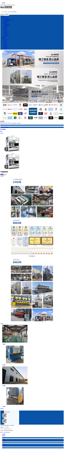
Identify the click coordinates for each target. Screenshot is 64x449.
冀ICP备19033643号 (7, 432)
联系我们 (3, 3)
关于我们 (3, 2)
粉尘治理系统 (3, 129)
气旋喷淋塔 (19, 123)
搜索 (10, 15)
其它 (1, 131)
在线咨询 (1, 174)
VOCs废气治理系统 (13, 123)
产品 (8, 123)
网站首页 (5, 123)
